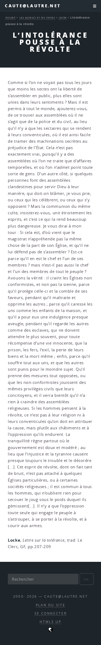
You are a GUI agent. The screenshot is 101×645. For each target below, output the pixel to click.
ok (86, 579)
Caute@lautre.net (33, 6)
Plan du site (50, 605)
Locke (63, 17)
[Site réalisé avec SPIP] (50, 631)
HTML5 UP (50, 622)
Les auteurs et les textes (37, 17)
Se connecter (50, 613)
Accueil (10, 17)
